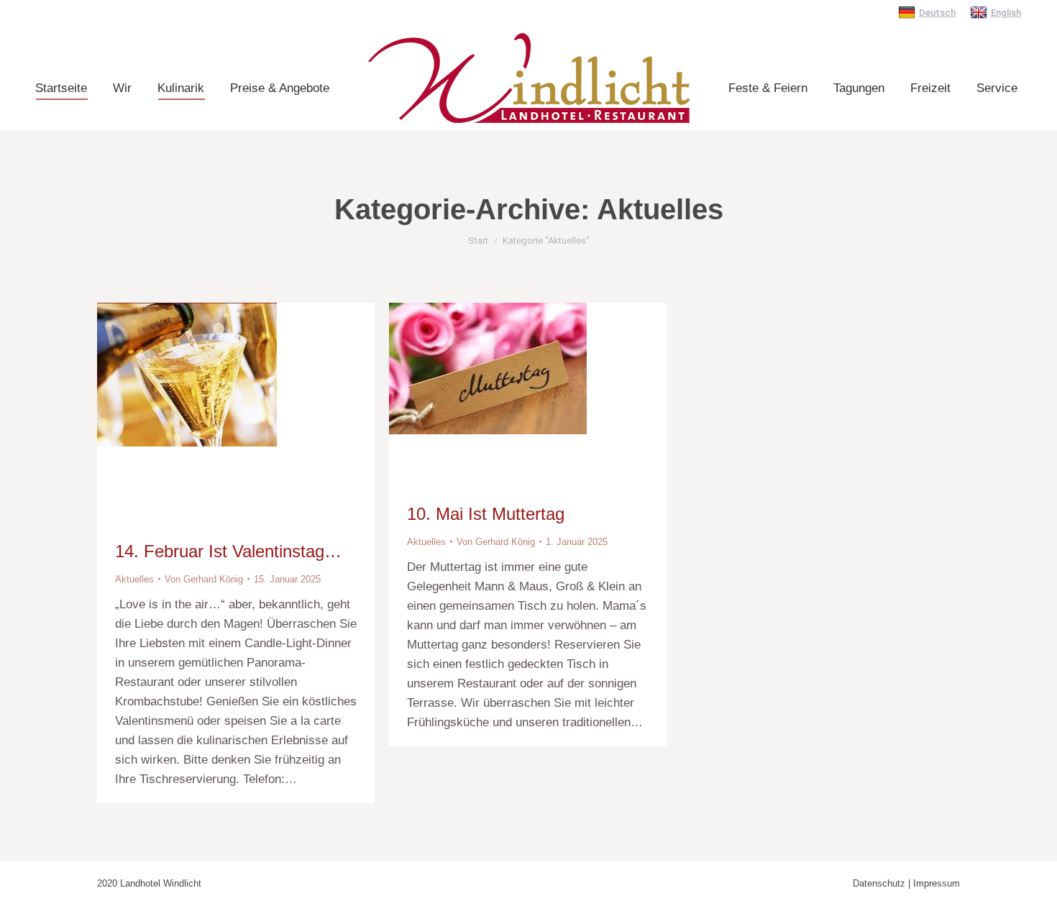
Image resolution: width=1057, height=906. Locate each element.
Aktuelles (134, 579)
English (1006, 12)
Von (204, 579)
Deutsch (937, 12)
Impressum (936, 883)
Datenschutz (879, 883)
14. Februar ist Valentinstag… (228, 551)
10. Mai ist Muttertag (485, 513)
